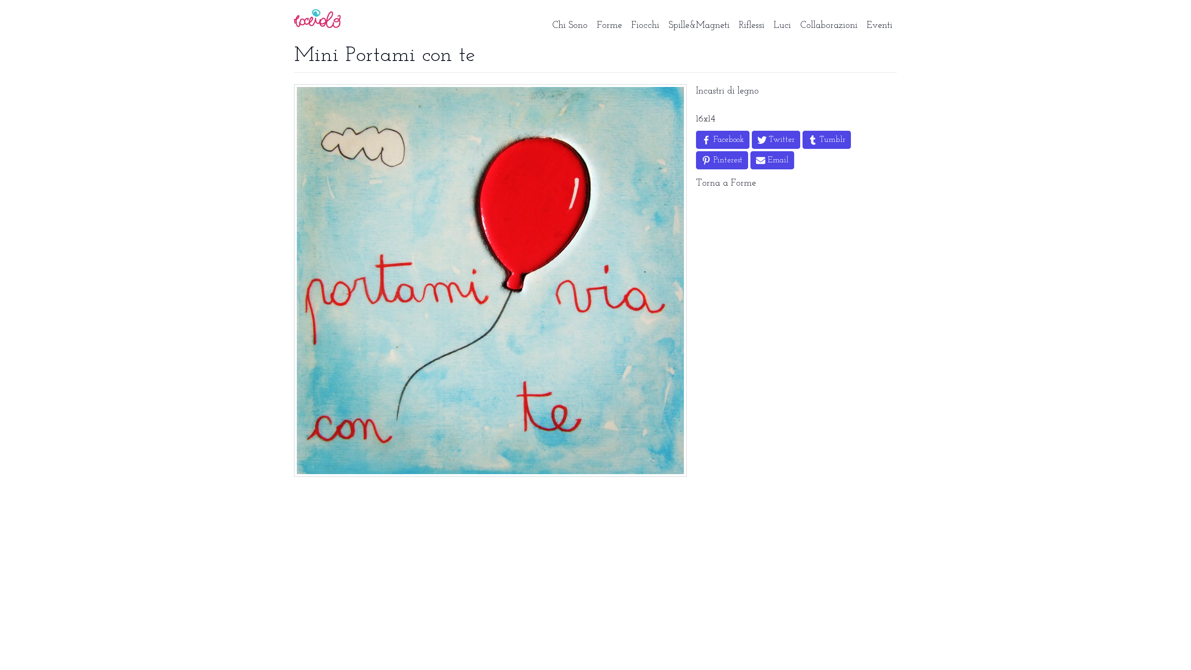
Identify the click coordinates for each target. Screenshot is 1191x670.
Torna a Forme (726, 183)
